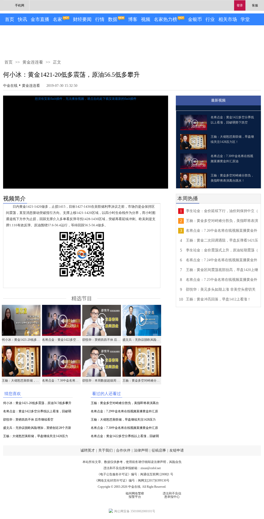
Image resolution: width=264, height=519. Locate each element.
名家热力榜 (165, 19)
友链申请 (176, 450)
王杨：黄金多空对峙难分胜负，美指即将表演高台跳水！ (125, 404)
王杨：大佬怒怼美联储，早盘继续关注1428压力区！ (35, 437)
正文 (57, 62)
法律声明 (141, 450)
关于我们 (105, 450)
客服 (255, 5)
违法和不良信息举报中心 (172, 495)
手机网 (19, 5)
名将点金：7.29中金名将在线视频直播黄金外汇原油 (124, 412)
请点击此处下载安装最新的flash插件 (111, 98)
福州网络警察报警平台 (135, 495)
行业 (210, 19)
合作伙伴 (123, 450)
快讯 (22, 19)
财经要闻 (82, 19)
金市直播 (40, 19)
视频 (145, 19)
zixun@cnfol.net (151, 468)
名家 (57, 19)
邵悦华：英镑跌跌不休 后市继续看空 (28, 419)
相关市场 (227, 19)
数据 (112, 19)
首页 (9, 19)
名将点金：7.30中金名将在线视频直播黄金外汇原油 (124, 429)
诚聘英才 (87, 450)
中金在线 (10, 86)
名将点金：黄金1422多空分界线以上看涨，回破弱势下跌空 (37, 412)
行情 (99, 19)
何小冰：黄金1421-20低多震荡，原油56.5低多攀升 (37, 403)
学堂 (245, 19)
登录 (240, 5)
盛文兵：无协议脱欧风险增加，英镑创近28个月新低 (37, 429)
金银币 (195, 19)
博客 (132, 19)
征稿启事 (159, 450)
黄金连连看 (32, 62)
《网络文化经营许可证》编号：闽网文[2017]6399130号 (132, 480)
